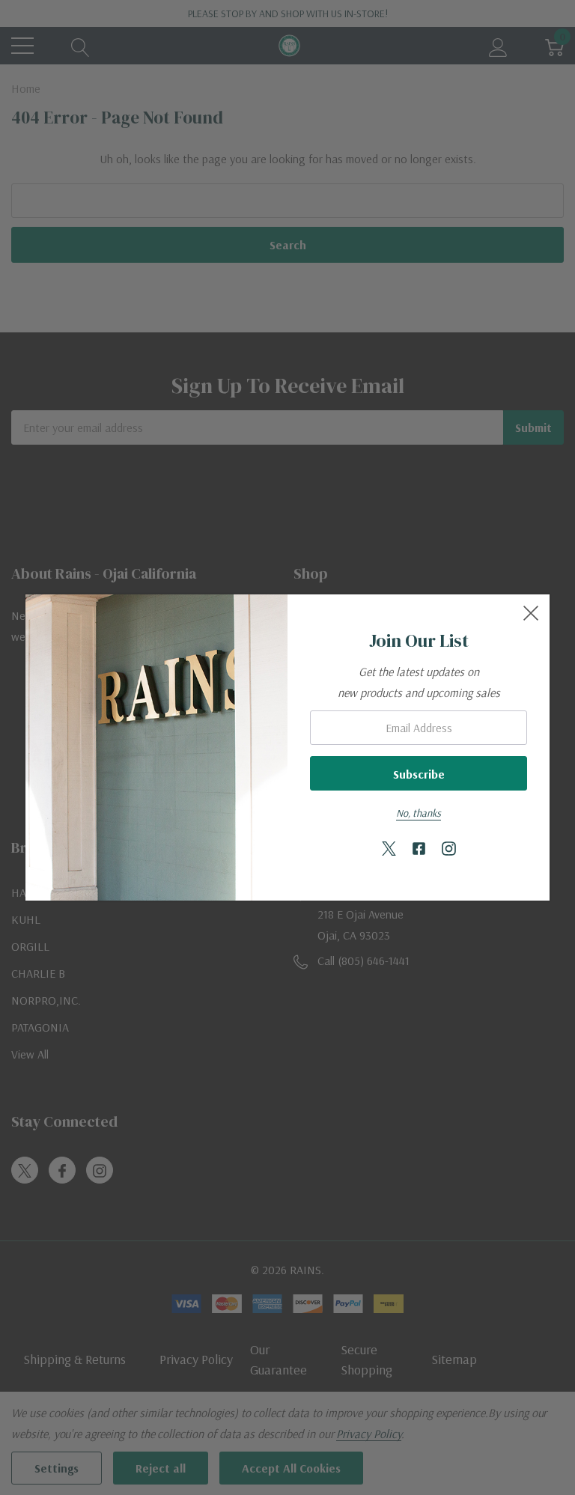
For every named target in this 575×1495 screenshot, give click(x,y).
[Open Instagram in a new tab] (449, 849)
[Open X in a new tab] (389, 849)
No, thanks (418, 813)
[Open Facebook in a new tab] (419, 849)
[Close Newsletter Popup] (530, 613)
